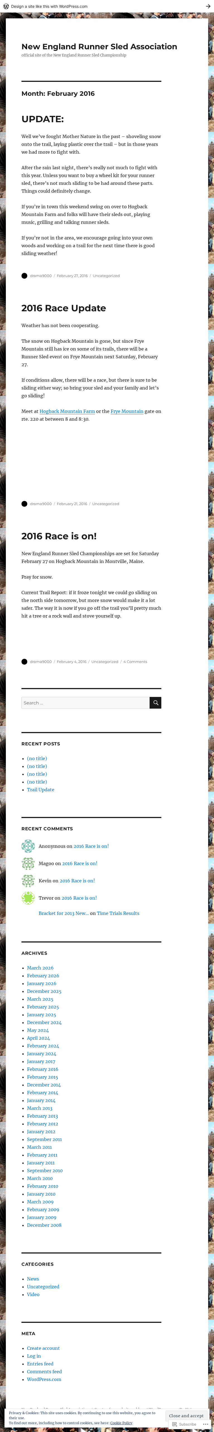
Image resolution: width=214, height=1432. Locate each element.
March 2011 (39, 1147)
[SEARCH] (155, 703)
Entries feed (40, 1364)
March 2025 (40, 999)
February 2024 (43, 1046)
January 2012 (41, 1131)
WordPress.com (44, 1379)
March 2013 (39, 1108)
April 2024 (38, 1038)
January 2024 (41, 1053)
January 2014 (41, 1100)
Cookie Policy (121, 1423)
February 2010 (42, 1186)
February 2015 (42, 1077)
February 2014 (42, 1092)
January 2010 (41, 1194)
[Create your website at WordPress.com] (107, 6)
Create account (43, 1348)
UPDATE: (42, 118)
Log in (34, 1356)
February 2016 (43, 1069)
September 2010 (45, 1170)
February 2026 (43, 975)
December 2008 (44, 1225)
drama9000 (41, 275)
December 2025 (44, 991)
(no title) (37, 758)
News (33, 1279)
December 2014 (44, 1085)
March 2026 (40, 968)
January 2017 (41, 1061)
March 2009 (40, 1202)
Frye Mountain (127, 411)
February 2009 (43, 1209)
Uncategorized (106, 275)
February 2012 (42, 1124)
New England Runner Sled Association (99, 46)
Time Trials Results (118, 913)
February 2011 (42, 1155)
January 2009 (42, 1217)
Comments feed (44, 1371)
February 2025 (43, 1007)
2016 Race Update (63, 308)
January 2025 (41, 1014)
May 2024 (38, 1030)
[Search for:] (85, 703)
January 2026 (42, 983)
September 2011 (44, 1139)
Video (33, 1294)
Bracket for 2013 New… (64, 913)
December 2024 (44, 1022)
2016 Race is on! (59, 536)
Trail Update (40, 789)
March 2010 (40, 1178)
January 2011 (41, 1163)
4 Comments (135, 661)
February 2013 (42, 1116)
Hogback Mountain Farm (67, 411)
